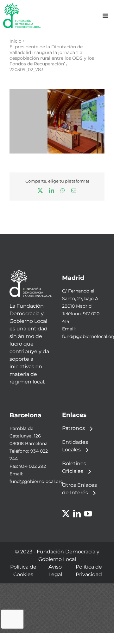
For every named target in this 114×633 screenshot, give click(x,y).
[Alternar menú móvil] (106, 16)
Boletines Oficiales (74, 467)
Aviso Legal (55, 570)
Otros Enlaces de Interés (79, 489)
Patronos (73, 428)
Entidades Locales (75, 446)
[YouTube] (88, 513)
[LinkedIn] (77, 513)
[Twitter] (66, 513)
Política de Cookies (23, 570)
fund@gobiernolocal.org (37, 481)
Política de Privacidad (89, 570)
